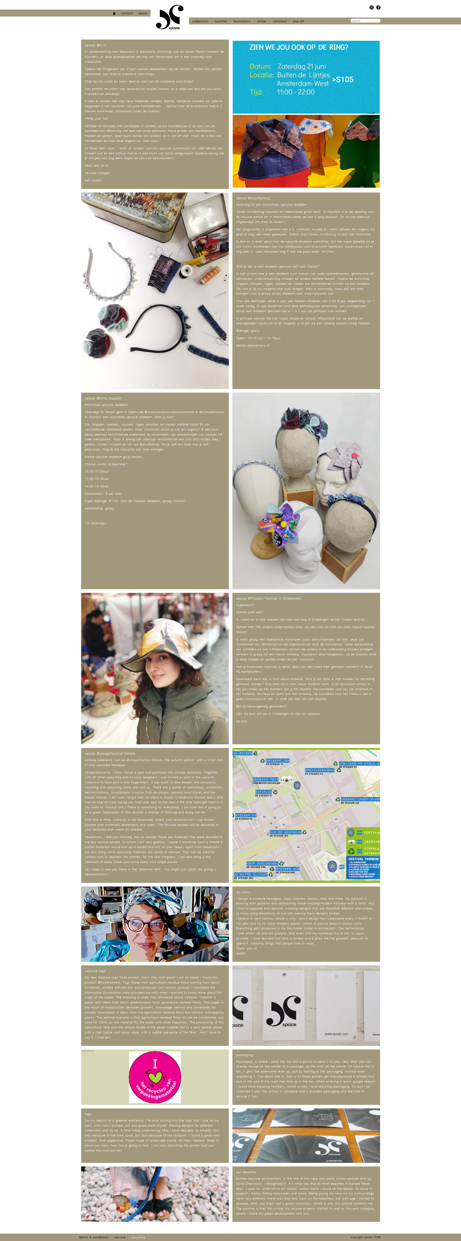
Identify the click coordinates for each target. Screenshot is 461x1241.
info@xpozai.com (297, 246)
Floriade (111, 807)
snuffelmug (150, 444)
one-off (298, 21)
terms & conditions (94, 1237)
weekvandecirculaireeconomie (170, 412)
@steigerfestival (138, 760)
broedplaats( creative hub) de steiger (140, 792)
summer (221, 21)
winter (262, 21)
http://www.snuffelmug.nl (320, 234)
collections (200, 21)
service (120, 1237)
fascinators (242, 21)
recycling (139, 1237)
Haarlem (95, 417)
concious (280, 21)
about (143, 13)
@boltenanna (271, 644)
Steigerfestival (96, 772)
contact (127, 13)
